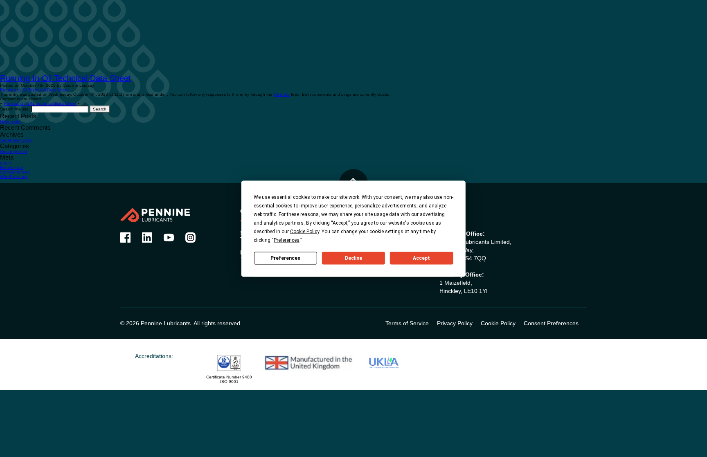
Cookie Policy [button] (304, 231)
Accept (421, 258)
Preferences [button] (286, 240)
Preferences (285, 258)
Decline (353, 258)
